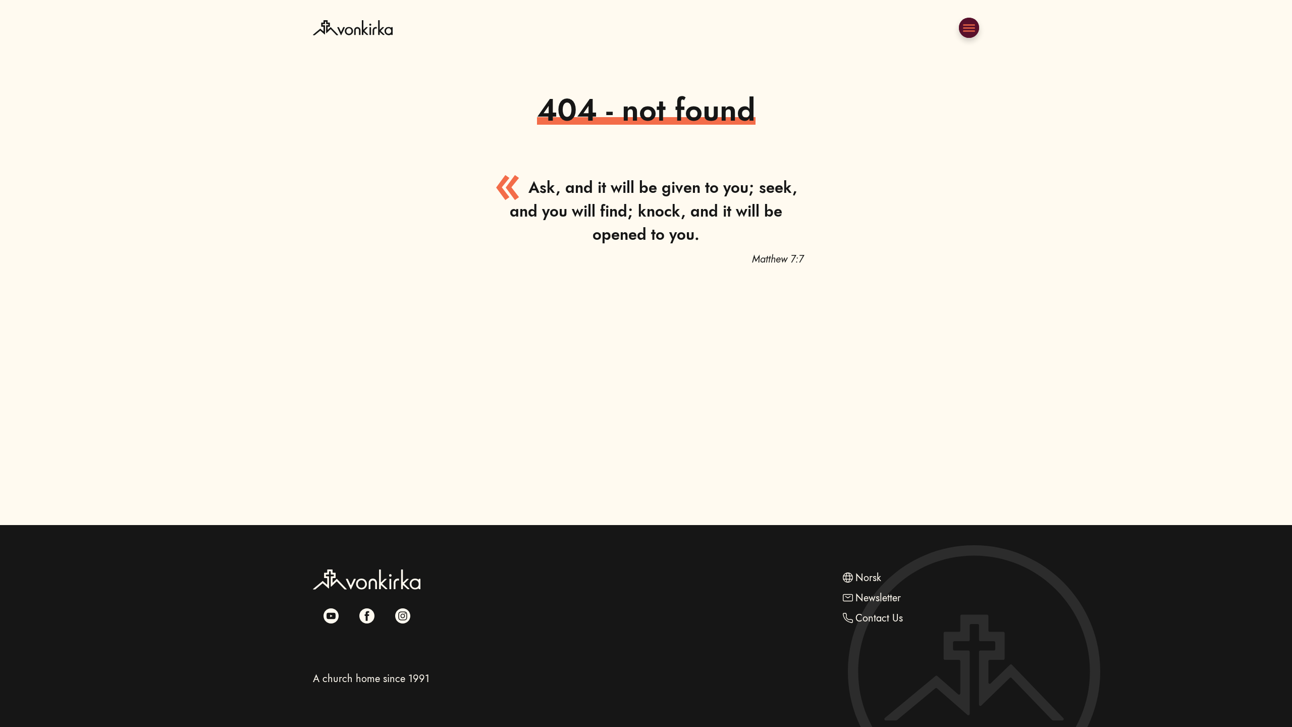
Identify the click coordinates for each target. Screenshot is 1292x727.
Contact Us (879, 618)
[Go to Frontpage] (353, 52)
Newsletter (878, 598)
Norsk (868, 577)
